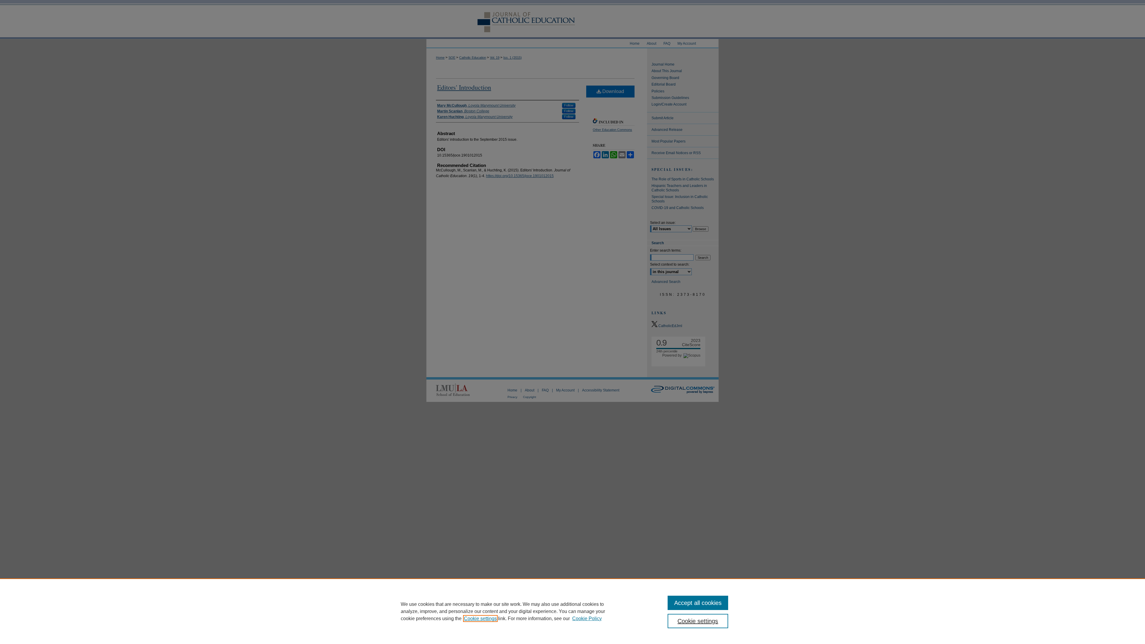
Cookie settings (480, 618)
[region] (572, 611)
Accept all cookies (698, 603)
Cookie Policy (587, 618)
